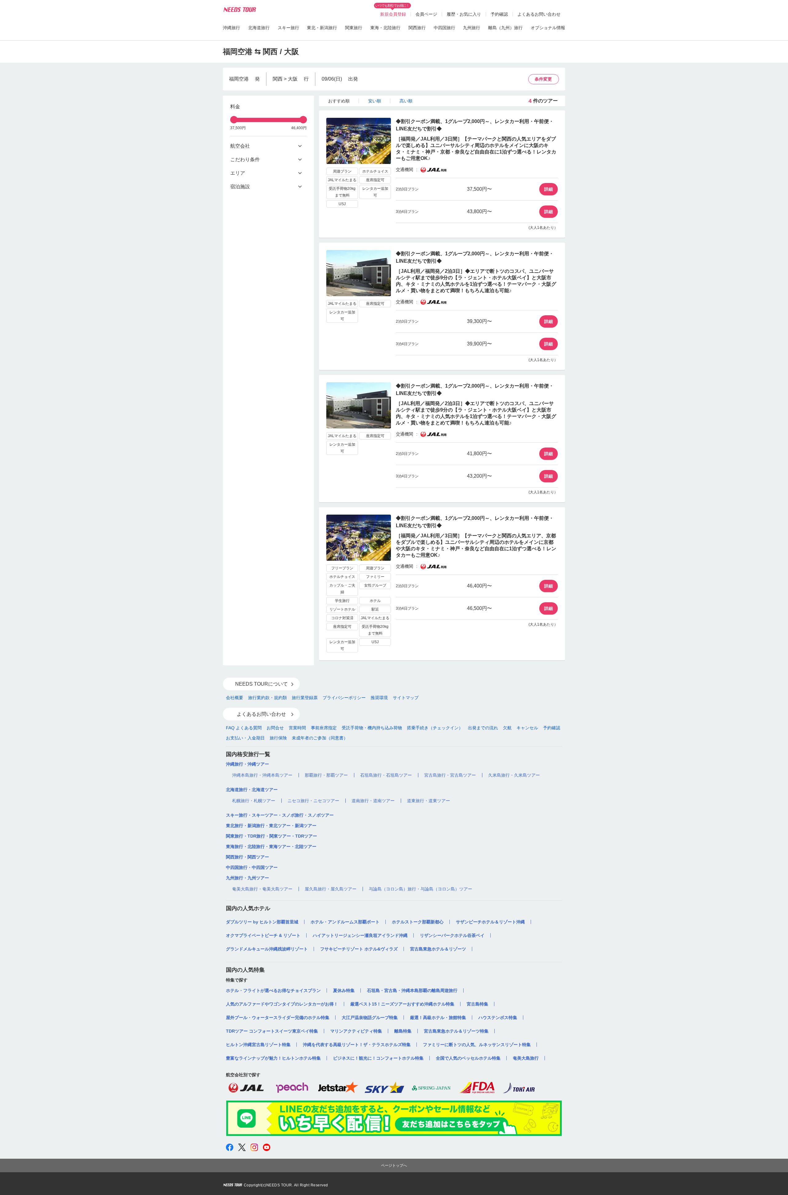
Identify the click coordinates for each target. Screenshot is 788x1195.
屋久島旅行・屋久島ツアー (330, 888)
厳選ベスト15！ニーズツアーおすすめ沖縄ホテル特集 (402, 1004)
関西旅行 (417, 27)
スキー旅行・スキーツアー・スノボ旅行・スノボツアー (280, 815)
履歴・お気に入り (464, 14)
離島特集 (403, 1031)
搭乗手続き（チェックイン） (435, 727)
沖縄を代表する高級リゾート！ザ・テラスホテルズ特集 (357, 1044)
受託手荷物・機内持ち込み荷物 (372, 727)
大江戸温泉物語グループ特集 (370, 1017)
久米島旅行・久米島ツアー (514, 775)
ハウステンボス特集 (497, 1017)
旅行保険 (278, 737)
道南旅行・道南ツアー (373, 800)
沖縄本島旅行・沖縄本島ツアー (262, 775)
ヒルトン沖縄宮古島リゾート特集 (258, 1044)
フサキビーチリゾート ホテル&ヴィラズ (359, 948)
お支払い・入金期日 (245, 737)
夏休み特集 (344, 990)
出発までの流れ (483, 727)
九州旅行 (471, 27)
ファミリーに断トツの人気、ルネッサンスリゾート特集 (477, 1044)
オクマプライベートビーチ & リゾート (263, 935)
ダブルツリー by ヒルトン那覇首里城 (262, 921)
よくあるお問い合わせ (539, 14)
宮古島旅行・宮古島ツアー (450, 775)
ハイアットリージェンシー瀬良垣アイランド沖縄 (360, 935)
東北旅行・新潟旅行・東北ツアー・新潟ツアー (271, 825)
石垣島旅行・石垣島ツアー (386, 775)
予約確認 (499, 14)
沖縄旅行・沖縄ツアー (247, 764)
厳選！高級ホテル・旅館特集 (438, 1017)
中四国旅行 (444, 27)
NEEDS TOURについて (261, 684)
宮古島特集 (477, 1004)
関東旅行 (353, 27)
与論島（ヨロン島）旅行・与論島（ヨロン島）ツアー (420, 888)
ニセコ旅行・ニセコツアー (313, 800)
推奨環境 (379, 697)
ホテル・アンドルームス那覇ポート (345, 921)
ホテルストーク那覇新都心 (418, 921)
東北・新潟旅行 (322, 27)
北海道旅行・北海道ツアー (252, 789)
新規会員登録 (393, 14)
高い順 (406, 100)
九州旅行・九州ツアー (247, 877)
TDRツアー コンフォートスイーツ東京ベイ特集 (272, 1031)
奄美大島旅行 (526, 1058)
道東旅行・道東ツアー (428, 800)
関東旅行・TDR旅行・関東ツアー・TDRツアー (271, 836)
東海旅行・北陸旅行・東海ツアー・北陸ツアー (271, 846)
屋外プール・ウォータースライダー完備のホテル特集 (277, 1017)
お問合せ (275, 727)
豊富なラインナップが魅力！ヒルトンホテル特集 (273, 1058)
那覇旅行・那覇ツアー (326, 775)
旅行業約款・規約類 (267, 697)
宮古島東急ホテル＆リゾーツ (438, 948)
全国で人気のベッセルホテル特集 (468, 1058)
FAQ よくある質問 (244, 727)
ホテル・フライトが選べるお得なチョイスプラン (273, 990)
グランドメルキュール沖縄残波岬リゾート (267, 948)
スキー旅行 (288, 27)
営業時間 (297, 727)
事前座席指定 (324, 727)
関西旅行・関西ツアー (247, 856)
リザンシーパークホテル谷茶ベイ (452, 935)
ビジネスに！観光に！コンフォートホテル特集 (378, 1058)
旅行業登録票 (305, 697)
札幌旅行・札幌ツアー (253, 800)
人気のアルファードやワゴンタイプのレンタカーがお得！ (282, 1004)
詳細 (548, 189)
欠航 (507, 727)
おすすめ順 (339, 100)
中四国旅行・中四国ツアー (252, 867)
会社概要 (234, 697)
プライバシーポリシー (344, 697)
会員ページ (426, 14)
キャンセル (527, 727)
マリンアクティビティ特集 (356, 1031)
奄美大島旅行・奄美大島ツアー (262, 888)
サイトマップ (406, 697)
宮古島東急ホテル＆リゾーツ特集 (456, 1031)
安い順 (374, 100)
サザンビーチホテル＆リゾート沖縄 (490, 921)
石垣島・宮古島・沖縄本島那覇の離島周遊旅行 (412, 990)
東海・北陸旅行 (385, 27)
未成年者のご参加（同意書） (320, 737)
